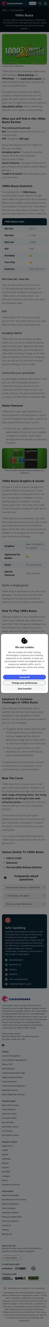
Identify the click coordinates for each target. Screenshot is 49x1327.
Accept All (24, 677)
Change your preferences (24, 683)
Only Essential (24, 688)
